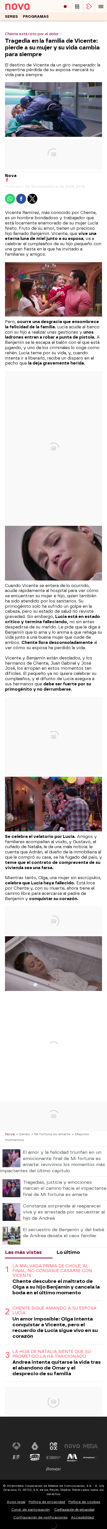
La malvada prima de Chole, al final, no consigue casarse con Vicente (52, 1271)
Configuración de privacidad (74, 1510)
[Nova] (23, 6)
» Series (23, 1134)
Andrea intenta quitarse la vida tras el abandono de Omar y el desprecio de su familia (56, 1367)
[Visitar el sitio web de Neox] (53, 1446)
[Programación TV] (77, 6)
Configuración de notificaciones (40, 1517)
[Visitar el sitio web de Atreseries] (16, 1457)
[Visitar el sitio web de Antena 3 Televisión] (16, 1446)
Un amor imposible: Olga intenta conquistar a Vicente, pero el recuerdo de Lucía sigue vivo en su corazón (55, 1327)
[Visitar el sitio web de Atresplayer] (90, 1457)
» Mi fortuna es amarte (50, 1134)
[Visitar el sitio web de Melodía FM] (72, 1457)
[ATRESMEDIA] (53, 1431)
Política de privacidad (47, 1502)
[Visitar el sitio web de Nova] (72, 1446)
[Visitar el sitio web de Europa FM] (53, 1457)
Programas (36, 16)
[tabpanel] (53, 1320)
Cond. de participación (30, 1510)
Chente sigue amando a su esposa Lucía (54, 1310)
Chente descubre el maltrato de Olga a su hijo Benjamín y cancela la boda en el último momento (56, 1287)
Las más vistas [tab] (23, 1252)
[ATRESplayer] (89, 6)
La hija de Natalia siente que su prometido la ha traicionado (51, 1354)
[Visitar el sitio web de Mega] (90, 1446)
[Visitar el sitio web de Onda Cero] (34, 1457)
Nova (10, 1134)
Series (11, 16)
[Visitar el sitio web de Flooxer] (53, 1469)
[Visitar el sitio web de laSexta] (34, 1446)
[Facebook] (7, 180)
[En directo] (65, 6)
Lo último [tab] (68, 1252)
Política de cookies (84, 1502)
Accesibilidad (82, 1517)
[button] (101, 6)
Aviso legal (16, 1502)
